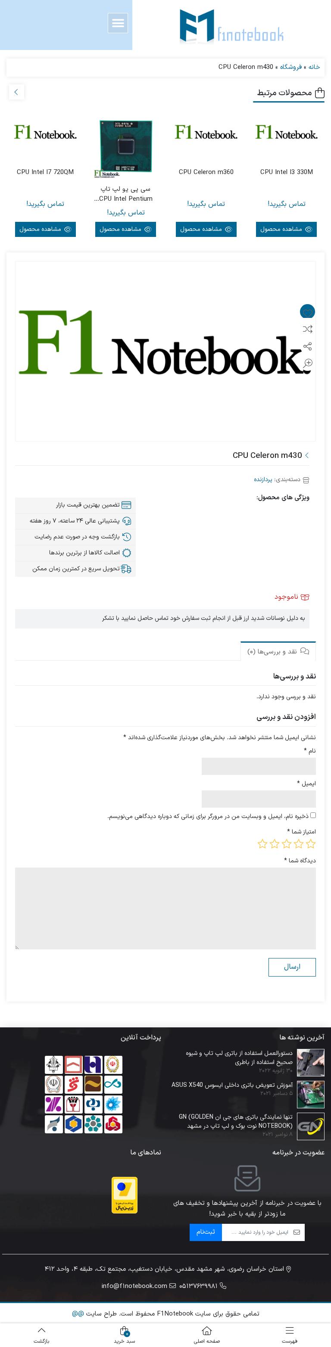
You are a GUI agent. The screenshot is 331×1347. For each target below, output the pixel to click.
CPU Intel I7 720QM (45, 172)
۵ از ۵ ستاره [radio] (262, 844)
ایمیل (306, 783)
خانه (314, 67)
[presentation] (16, 92)
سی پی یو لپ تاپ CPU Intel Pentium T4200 (126, 194)
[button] (118, 23)
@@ (78, 1314)
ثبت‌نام (206, 1232)
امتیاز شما (301, 832)
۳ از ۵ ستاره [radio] (286, 844)
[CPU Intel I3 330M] (287, 134)
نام (310, 751)
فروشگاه (291, 67)
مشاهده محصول (282, 229)
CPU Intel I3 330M (286, 172)
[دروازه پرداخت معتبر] (124, 1195)
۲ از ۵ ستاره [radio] (299, 844)
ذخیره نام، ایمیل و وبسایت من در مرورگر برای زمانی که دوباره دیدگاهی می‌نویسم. (208, 816)
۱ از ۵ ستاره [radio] (311, 844)
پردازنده (263, 479)
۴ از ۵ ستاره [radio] (274, 844)
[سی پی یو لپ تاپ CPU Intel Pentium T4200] (126, 147)
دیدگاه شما (300, 860)
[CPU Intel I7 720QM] (45, 134)
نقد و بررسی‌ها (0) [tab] (273, 652)
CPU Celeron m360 (206, 172)
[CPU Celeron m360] (206, 134)
